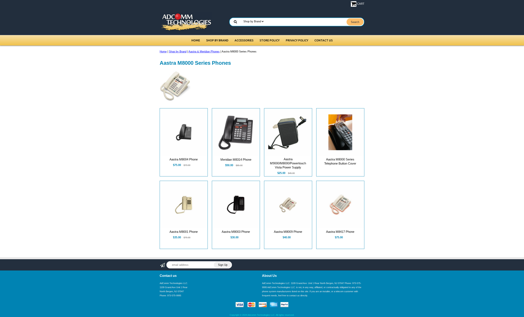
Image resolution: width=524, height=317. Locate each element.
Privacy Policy (297, 40)
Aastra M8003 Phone (236, 231)
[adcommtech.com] (186, 21)
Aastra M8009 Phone (288, 231)
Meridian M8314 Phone (235, 159)
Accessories (244, 40)
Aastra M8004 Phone (183, 159)
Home (195, 40)
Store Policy (270, 40)
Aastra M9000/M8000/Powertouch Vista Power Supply (288, 163)
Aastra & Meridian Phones (204, 51)
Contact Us (323, 40)
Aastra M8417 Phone (340, 231)
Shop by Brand (217, 40)
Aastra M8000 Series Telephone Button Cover (340, 161)
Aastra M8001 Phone (183, 231)
